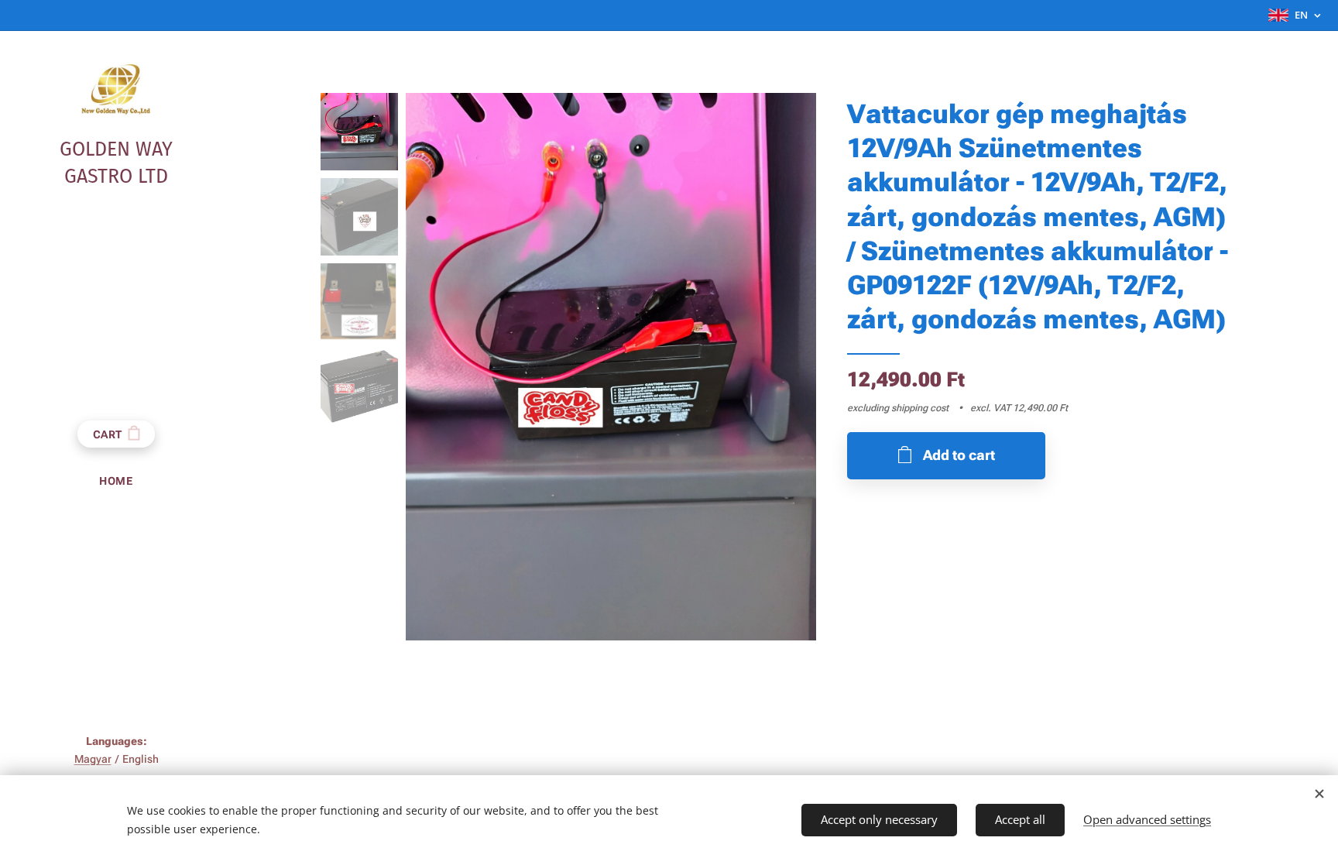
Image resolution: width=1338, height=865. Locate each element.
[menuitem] (116, 481)
